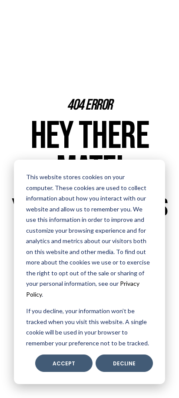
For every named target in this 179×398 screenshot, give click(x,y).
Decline (124, 363)
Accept (64, 363)
